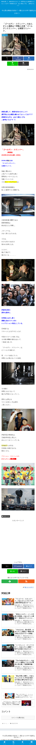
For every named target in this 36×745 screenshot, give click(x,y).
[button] (23, 64)
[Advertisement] (18, 89)
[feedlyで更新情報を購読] (9, 581)
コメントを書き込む (18, 717)
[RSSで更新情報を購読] (26, 581)
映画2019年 (6, 516)
